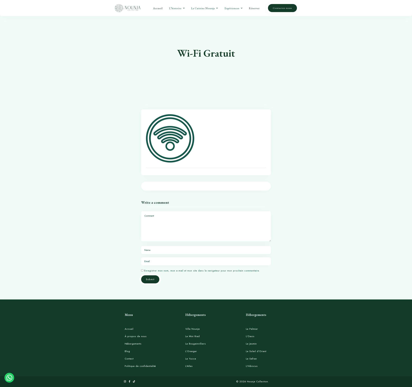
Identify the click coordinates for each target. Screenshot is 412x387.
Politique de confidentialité (140, 366)
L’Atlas (189, 366)
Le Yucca (190, 358)
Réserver (254, 8)
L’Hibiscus (252, 366)
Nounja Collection (257, 381)
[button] (9, 377)
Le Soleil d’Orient (256, 351)
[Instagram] (125, 381)
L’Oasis (250, 336)
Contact (129, 358)
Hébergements (133, 343)
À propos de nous (136, 336)
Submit (150, 279)
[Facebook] (130, 381)
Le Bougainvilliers (195, 343)
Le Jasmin (251, 343)
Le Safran (251, 358)
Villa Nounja (192, 329)
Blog (127, 351)
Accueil (158, 8)
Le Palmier (252, 329)
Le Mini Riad (192, 336)
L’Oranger (191, 351)
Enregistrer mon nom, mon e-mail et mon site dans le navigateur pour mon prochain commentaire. (202, 270)
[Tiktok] (134, 381)
